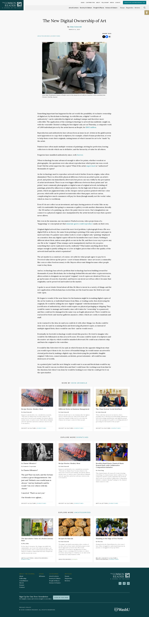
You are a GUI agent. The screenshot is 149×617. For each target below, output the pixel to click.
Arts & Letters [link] (73, 8)
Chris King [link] (101, 470)
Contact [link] (22, 587)
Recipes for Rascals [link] (66, 539)
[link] (147, 12)
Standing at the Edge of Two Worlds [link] (109, 539)
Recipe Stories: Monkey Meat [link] (32, 409)
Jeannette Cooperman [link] (29, 466)
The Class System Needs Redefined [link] (109, 409)
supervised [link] (90, 166)
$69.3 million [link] (91, 127)
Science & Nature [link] (111, 8)
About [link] (98, 2)
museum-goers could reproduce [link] (79, 224)
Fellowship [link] (105, 2)
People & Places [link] (98, 8)
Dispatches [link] (129, 8)
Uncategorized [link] (43, 36)
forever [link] (80, 155)
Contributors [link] (90, 2)
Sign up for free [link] (61, 597)
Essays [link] (122, 8)
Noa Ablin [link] (26, 543)
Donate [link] (117, 2)
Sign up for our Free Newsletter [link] (134, 2)
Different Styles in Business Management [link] (74, 409)
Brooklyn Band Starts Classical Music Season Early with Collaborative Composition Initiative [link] (110, 465)
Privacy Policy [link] (25, 607)
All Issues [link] (42, 576)
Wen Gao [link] (100, 541)
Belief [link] (98, 558)
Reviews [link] (137, 8)
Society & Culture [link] (86, 8)
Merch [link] (112, 2)
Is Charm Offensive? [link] (28, 463)
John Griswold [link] (76, 27)
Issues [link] (82, 2)
